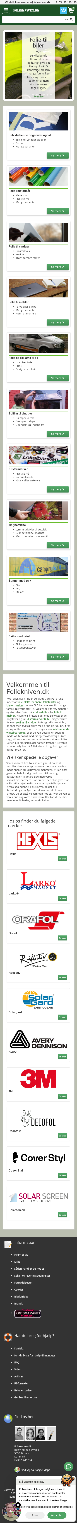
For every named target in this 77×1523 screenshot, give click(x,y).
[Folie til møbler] (38, 288)
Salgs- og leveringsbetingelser (32, 1275)
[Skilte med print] (38, 622)
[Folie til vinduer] (38, 232)
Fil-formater (21, 1383)
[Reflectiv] (38, 959)
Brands (18, 1303)
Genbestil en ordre (25, 1397)
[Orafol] (38, 920)
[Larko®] (38, 880)
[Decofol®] (38, 1118)
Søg (67, 19)
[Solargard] (38, 999)
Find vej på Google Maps (35, 1470)
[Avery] (38, 1039)
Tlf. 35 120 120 (67, 2)
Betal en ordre (23, 1390)
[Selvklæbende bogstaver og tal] (38, 120)
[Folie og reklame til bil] (38, 343)
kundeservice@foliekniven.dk (32, 2)
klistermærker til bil (38, 719)
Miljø (17, 1261)
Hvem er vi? (21, 1254)
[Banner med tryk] (38, 566)
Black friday (21, 1296)
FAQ (16, 1362)
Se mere (39, 96)
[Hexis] (38, 841)
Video (17, 1369)
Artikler (18, 1376)
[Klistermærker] (38, 455)
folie (20, 702)
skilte (27, 702)
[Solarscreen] (38, 1197)
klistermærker (14, 705)
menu (6, 12)
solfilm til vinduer (26, 722)
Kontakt (18, 1348)
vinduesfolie (40, 712)
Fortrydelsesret (23, 1282)
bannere (37, 702)
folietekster (49, 702)
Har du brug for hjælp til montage (34, 1355)
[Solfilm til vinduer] (38, 399)
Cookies (18, 1289)
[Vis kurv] (71, 11)
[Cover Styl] (38, 1157)
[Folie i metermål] (38, 176)
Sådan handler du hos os (29, 1268)
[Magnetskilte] (38, 510)
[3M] (38, 1078)
